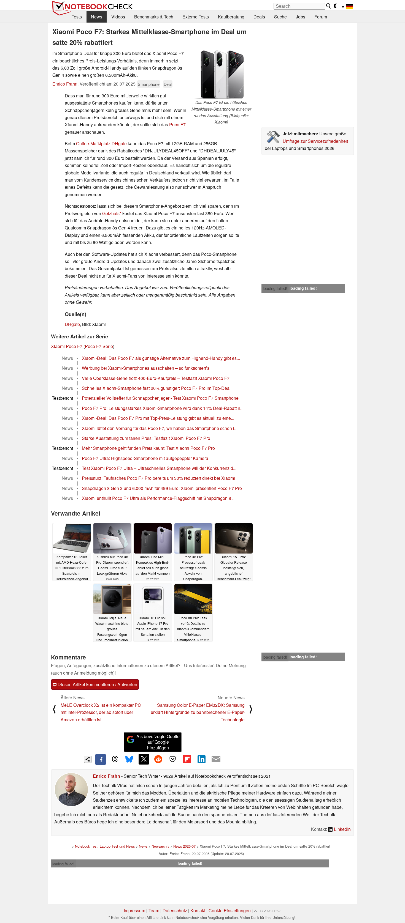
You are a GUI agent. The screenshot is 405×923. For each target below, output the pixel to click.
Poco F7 (177, 124)
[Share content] (87, 759)
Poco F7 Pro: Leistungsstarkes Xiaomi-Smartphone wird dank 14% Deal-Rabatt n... (163, 408)
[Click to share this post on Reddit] (158, 759)
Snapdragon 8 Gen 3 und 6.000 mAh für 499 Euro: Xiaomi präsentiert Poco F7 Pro (162, 488)
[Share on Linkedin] (201, 759)
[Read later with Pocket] (173, 759)
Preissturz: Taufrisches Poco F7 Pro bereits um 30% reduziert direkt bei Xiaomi (158, 478)
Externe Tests (195, 16)
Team (153, 910)
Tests (77, 16)
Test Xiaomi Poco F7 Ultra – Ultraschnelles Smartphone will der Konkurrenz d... (159, 468)
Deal (168, 84)
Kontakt (197, 910)
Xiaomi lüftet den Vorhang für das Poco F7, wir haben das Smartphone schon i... (159, 428)
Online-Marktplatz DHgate (101, 143)
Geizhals (111, 213)
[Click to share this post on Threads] (115, 759)
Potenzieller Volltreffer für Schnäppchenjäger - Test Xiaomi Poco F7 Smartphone (160, 398)
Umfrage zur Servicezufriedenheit (315, 141)
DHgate (72, 324)
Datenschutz (175, 910)
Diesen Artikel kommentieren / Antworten (96, 684)
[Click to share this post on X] (144, 759)
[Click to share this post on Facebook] (100, 759)
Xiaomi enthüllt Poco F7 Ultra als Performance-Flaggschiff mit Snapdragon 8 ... (159, 498)
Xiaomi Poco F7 (66, 346)
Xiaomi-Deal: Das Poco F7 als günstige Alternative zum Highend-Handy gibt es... (161, 358)
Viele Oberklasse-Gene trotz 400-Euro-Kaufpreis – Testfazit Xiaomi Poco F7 (155, 378)
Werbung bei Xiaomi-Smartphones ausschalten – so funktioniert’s (145, 368)
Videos (118, 16)
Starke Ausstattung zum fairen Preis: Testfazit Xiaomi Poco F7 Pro (146, 438)
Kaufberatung (231, 16)
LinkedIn (342, 829)
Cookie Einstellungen (230, 910)
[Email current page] (216, 759)
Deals (259, 16)
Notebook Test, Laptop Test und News (105, 846)
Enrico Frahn (64, 84)
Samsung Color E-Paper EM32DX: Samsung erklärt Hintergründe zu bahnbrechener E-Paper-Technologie (198, 712)
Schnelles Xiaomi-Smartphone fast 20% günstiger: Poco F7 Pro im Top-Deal (156, 388)
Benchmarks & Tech (153, 16)
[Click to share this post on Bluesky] (129, 759)
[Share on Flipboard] (187, 759)
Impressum (134, 910)
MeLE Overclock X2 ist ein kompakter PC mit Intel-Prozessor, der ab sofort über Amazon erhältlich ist (101, 712)
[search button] (328, 6)
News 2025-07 (184, 846)
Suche (280, 16)
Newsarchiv (160, 846)
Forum (320, 16)
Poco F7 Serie (99, 346)
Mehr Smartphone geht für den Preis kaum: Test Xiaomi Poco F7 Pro (148, 448)
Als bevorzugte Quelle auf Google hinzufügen (158, 742)
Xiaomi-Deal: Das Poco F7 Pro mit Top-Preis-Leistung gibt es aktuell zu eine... (158, 418)
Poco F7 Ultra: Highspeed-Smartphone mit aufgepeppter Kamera (145, 458)
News (96, 16)
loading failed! (275, 288)
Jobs (300, 16)
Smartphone (149, 84)
